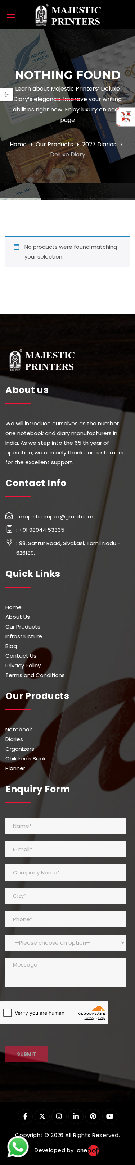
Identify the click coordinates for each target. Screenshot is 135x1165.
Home (18, 144)
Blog (11, 646)
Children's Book (25, 758)
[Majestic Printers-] (68, 14)
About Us (17, 617)
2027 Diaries (99, 144)
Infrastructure (23, 636)
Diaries (14, 739)
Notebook (18, 729)
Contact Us (20, 655)
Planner (15, 768)
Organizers (19, 749)
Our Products (54, 144)
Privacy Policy (23, 665)
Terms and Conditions (35, 675)
